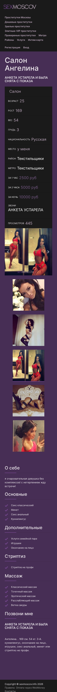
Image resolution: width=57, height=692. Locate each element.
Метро (42, 35)
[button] (8, 251)
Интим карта (35, 39)
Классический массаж (24, 586)
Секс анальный (20, 514)
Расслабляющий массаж (25, 600)
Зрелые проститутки (17, 26)
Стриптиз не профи (22, 567)
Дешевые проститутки (18, 21)
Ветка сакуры (19, 605)
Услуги (21, 39)
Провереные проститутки (20, 35)
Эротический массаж (23, 596)
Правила (10, 687)
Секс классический (22, 505)
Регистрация (12, 47)
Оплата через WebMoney (30, 687)
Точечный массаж (21, 591)
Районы (9, 39)
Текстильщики (30, 158)
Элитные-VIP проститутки (20, 30)
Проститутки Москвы (18, 17)
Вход (26, 47)
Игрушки (16, 543)
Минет (15, 509)
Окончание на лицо (22, 547)
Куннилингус (18, 518)
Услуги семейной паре (24, 538)
